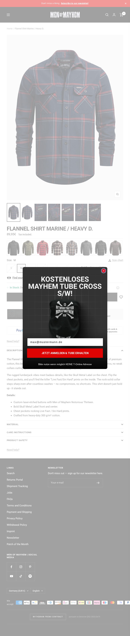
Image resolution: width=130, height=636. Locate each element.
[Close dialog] (104, 271)
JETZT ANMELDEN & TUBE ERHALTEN (65, 353)
